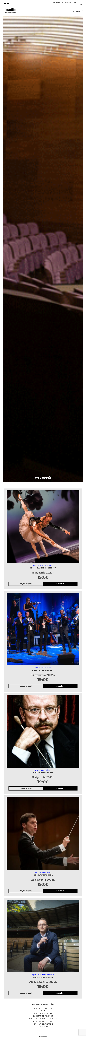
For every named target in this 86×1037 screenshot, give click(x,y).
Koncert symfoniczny (43, 773)
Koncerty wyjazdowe (43, 1021)
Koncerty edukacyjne (43, 1016)
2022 (34, 565)
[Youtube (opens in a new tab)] (7, 3)
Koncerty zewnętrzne (43, 1024)
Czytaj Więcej (26, 584)
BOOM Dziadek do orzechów (43, 568)
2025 (39, 975)
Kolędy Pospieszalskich (43, 670)
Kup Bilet (60, 584)
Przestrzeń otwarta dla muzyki (43, 1019)
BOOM (44, 565)
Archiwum (50, 565)
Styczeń (38, 565)
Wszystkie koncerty (43, 1008)
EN (81, 4)
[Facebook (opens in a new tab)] (5, 3)
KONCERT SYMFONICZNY (43, 977)
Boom (43, 1011)
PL (78, 4)
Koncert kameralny (43, 1013)
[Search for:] (81, 11)
